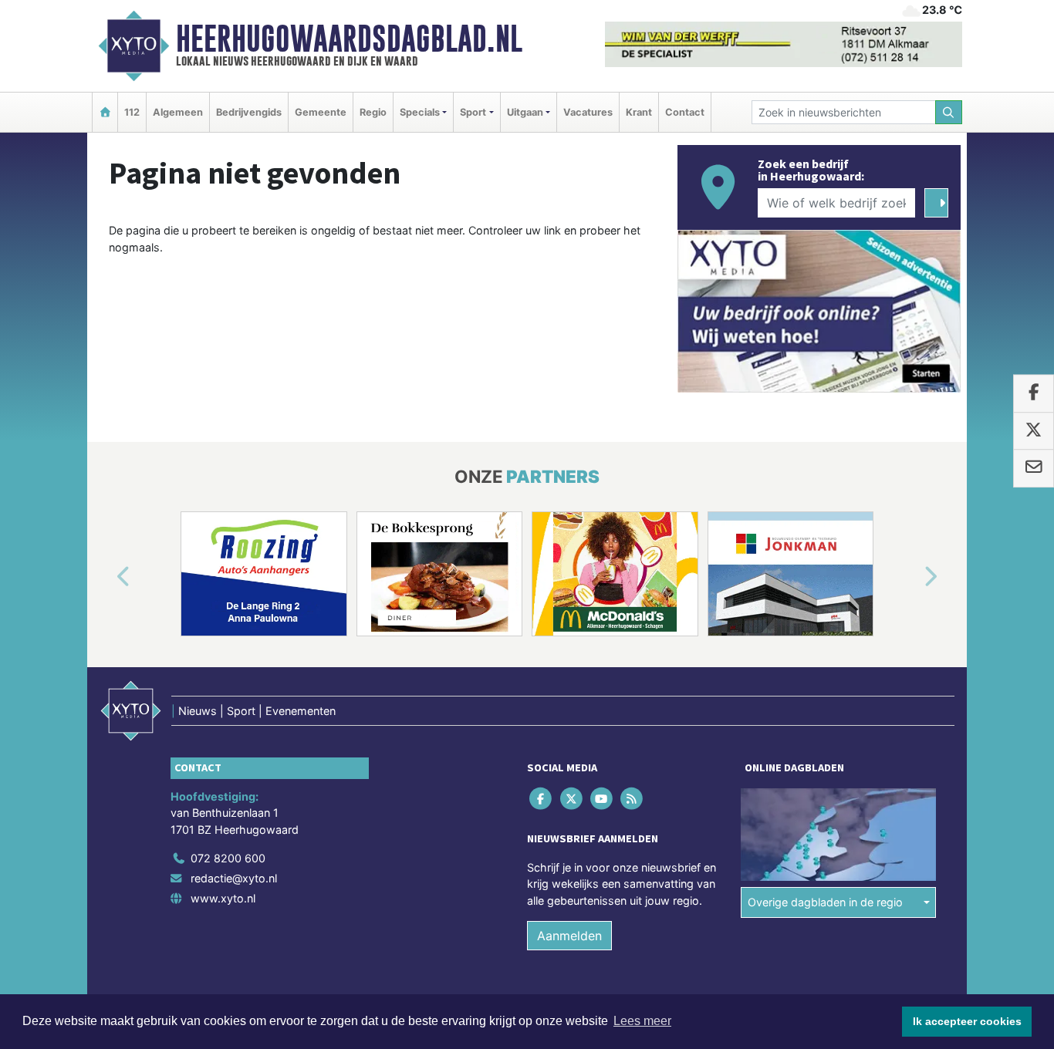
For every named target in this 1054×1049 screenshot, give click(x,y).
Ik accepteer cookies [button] (967, 1021)
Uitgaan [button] (525, 112)
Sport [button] (473, 112)
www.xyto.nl (223, 898)
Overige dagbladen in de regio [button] (825, 902)
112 (132, 112)
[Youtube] (602, 797)
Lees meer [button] (642, 1020)
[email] (1033, 468)
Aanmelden (569, 935)
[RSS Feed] (633, 797)
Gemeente (320, 112)
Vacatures (588, 112)
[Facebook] (542, 797)
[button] (105, 577)
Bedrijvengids (249, 112)
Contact (684, 112)
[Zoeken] (949, 112)
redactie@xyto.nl (234, 878)
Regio (373, 112)
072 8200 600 (228, 858)
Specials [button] (420, 112)
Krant (639, 112)
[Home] (105, 112)
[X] (572, 797)
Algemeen (178, 112)
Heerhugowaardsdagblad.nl (349, 38)
